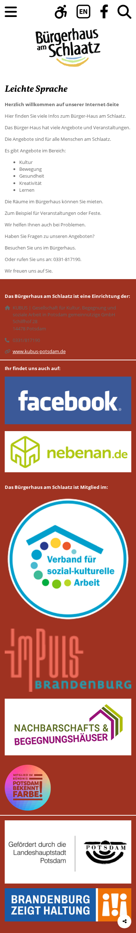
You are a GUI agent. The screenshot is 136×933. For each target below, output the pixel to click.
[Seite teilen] (124, 921)
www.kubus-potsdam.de (39, 351)
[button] (61, 11)
